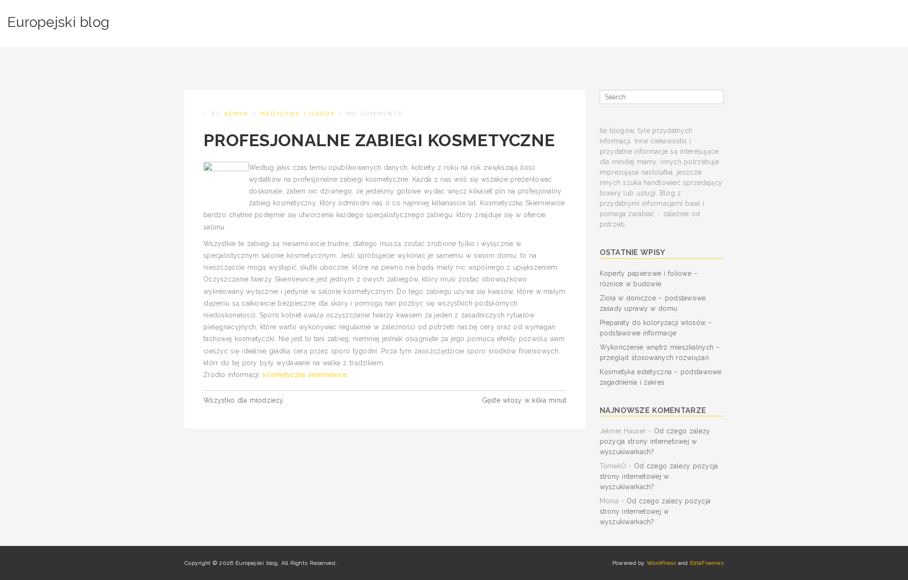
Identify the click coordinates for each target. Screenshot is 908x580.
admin (236, 114)
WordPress (661, 563)
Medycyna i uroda (297, 114)
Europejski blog (58, 22)
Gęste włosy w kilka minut (524, 400)
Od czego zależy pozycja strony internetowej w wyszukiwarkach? (655, 441)
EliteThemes (707, 563)
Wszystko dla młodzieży (243, 400)
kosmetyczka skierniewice (305, 374)
